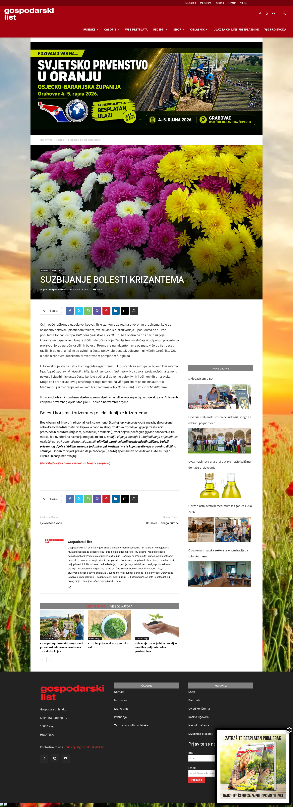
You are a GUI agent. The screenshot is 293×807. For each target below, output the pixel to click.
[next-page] (48, 659)
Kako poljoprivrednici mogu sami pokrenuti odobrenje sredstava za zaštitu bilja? (61, 647)
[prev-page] (42, 659)
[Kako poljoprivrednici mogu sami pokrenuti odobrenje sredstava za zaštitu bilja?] (62, 625)
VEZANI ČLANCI (96, 606)
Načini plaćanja (198, 725)
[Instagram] (267, 14)
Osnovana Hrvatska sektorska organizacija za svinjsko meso (218, 553)
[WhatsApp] (88, 311)
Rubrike (89, 29)
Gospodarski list (58, 289)
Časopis (110, 29)
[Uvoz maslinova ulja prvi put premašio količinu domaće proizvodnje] (219, 485)
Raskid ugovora (198, 717)
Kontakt (232, 2)
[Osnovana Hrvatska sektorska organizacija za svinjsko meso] (219, 574)
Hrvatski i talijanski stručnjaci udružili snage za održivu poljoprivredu (219, 420)
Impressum (205, 2)
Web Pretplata (136, 29)
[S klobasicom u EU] (219, 396)
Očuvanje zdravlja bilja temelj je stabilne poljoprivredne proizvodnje (156, 647)
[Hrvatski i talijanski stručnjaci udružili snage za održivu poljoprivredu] (219, 440)
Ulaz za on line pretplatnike (236, 29)
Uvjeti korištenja (199, 708)
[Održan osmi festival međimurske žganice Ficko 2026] (219, 529)
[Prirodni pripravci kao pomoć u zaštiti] (109, 625)
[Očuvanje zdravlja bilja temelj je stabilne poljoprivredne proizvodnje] (157, 625)
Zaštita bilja (57, 270)
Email (192, 768)
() (75, 463)
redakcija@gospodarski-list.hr (84, 747)
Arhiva (243, 2)
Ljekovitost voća (51, 523)
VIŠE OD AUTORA (121, 606)
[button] (284, 14)
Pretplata (194, 700)
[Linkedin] (116, 311)
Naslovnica (46, 139)
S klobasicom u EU (200, 378)
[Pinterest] (106, 311)
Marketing (190, 2)
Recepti (158, 29)
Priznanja (219, 2)
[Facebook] (260, 14)
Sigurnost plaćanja (200, 734)
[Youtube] (273, 14)
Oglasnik (197, 29)
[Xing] (71, 587)
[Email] (125, 311)
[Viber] (97, 311)
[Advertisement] (109, 477)
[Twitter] (79, 311)
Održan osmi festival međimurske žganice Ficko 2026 (220, 509)
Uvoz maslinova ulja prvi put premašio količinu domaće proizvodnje (219, 464)
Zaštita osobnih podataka (131, 725)
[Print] (134, 311)
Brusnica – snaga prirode (162, 523)
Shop (177, 29)
